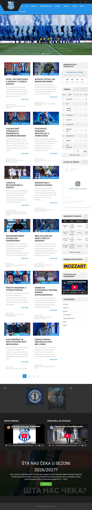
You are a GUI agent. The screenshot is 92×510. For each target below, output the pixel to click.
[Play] (64, 293)
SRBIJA (65, 325)
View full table (75, 155)
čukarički (39, 103)
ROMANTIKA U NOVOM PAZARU (43, 184)
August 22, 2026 (65, 226)
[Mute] (82, 293)
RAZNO (65, 322)
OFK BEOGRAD (25, 74)
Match (72, 221)
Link (75, 2)
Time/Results (79, 221)
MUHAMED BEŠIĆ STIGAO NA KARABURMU (15, 238)
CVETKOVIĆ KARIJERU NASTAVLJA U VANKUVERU (42, 132)
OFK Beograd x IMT (72, 239)
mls (48, 160)
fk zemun (10, 106)
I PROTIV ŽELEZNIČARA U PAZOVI (14, 185)
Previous (65, 151)
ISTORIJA (65, 304)
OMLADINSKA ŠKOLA (68, 318)
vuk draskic (23, 368)
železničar (15, 161)
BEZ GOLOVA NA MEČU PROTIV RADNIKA (43, 238)
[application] (75, 287)
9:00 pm (79, 226)
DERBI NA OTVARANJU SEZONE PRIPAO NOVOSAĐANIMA (46, 291)
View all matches (74, 252)
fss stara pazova (18, 106)
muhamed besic (19, 265)
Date (65, 221)
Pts (86, 94)
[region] (46, 32)
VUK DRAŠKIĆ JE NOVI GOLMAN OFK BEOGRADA (16, 341)
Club (69, 94)
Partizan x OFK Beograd (72, 233)
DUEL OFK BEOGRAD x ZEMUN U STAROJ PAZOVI (17, 81)
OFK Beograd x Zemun (74, 72)
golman (10, 368)
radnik (42, 266)
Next (85, 151)
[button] (2, 32)
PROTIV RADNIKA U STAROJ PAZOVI (16, 288)
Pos (64, 94)
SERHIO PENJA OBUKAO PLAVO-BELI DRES (44, 341)
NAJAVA (65, 311)
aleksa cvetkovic (41, 160)
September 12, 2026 (66, 246)
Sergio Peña (47, 366)
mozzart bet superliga (49, 103)
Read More (24, 99)
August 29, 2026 (65, 232)
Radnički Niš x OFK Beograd (72, 246)
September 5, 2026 (66, 239)
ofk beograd (38, 105)
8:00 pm (79, 233)
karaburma (11, 265)
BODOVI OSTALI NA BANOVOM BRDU (45, 80)
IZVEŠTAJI (44, 74)
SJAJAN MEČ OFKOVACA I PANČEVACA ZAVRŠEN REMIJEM (16, 132)
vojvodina (43, 318)
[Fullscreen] (85, 293)
